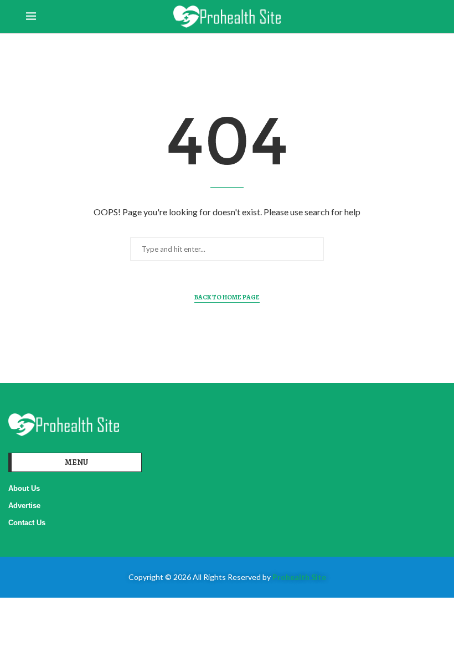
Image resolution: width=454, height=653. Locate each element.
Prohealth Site (299, 577)
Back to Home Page (227, 297)
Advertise (24, 505)
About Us (24, 488)
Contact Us (26, 522)
